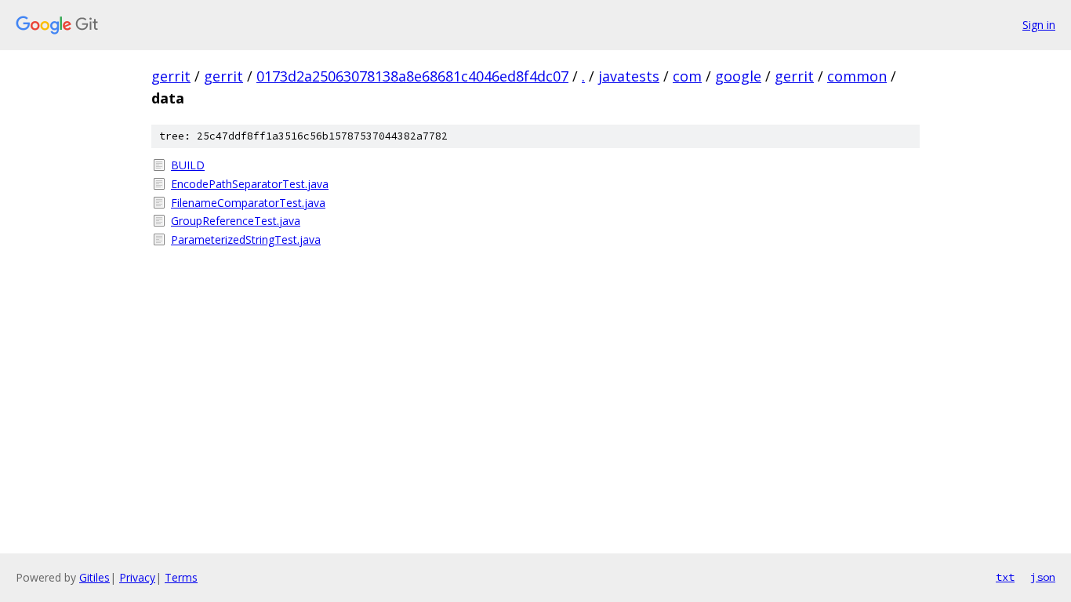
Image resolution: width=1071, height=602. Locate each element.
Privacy (137, 577)
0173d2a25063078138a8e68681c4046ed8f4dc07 (412, 76)
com (687, 76)
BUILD (188, 165)
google (738, 76)
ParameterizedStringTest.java (246, 239)
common (857, 76)
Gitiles (94, 577)
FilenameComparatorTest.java (248, 202)
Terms (181, 577)
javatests (628, 76)
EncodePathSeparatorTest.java (250, 183)
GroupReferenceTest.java (235, 220)
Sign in (1038, 24)
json (1042, 577)
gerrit (171, 76)
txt (1005, 577)
